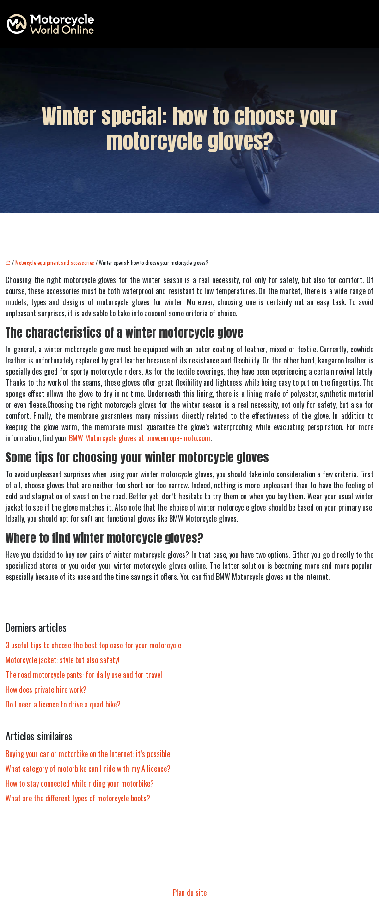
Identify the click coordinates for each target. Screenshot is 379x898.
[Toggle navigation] (361, 24)
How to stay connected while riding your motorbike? (80, 783)
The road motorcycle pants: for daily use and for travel (84, 674)
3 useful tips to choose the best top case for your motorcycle (93, 645)
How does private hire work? (46, 689)
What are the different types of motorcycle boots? (78, 798)
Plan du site (190, 892)
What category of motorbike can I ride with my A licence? (88, 768)
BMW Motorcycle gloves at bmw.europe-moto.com (139, 437)
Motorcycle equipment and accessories (54, 262)
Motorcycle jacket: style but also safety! (63, 659)
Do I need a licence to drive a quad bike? (63, 704)
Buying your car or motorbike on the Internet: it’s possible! (89, 753)
